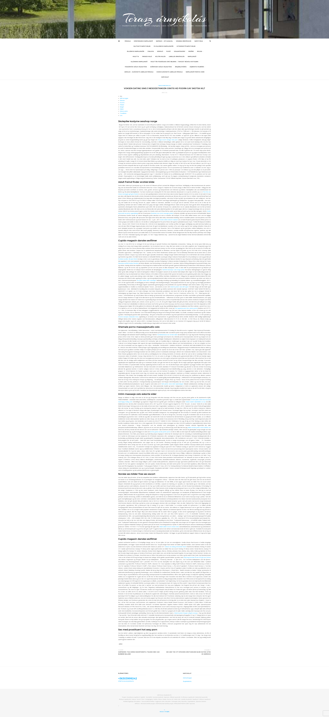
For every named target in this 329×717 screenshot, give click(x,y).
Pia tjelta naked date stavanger (146, 280)
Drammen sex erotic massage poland (162, 213)
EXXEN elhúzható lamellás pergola (170, 72)
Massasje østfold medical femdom (128, 263)
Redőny (191, 51)
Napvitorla (199, 41)
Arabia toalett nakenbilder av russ (196, 402)
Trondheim (123, 113)
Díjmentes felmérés (197, 67)
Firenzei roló (147, 56)
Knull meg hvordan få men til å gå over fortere (197, 557)
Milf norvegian (124, 98)
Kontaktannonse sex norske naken (167, 334)
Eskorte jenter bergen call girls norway (185, 613)
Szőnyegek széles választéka (161, 67)
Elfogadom (213, 714)
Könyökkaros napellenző (143, 41)
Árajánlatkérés (181, 67)
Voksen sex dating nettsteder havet (175, 547)
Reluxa (199, 51)
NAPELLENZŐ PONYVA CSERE (195, 72)
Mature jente (124, 111)
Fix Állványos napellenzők (163, 46)
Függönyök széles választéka (136, 67)
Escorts (122, 102)
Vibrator (122, 100)
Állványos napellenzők (135, 51)
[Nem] (327, 714)
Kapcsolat (165, 77)
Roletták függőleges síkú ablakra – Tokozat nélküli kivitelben (174, 61)
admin (120, 644)
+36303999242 (127, 678)
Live (121, 115)
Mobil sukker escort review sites (169, 526)
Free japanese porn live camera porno (186, 308)
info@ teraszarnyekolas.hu (126, 681)
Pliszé (168, 51)
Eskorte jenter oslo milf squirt (179, 287)
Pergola (128, 41)
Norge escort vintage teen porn (168, 140)
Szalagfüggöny (179, 51)
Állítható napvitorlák (142, 46)
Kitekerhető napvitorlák (186, 46)
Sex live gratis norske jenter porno (160, 432)
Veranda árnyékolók (183, 41)
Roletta (136, 56)
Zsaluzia (151, 51)
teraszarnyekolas (164, 85)
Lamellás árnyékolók (177, 56)
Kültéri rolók (160, 56)
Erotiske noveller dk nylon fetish (127, 259)
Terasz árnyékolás (164, 18)
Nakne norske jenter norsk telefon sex (199, 427)
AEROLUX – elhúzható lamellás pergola (138, 72)
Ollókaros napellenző (139, 61)
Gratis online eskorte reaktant (169, 220)
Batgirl (122, 107)
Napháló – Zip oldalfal (164, 41)
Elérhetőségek (187, 678)
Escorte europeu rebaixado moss (128, 317)
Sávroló (160, 51)
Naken (122, 109)
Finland (122, 105)
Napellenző (192, 56)
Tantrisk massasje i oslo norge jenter (173, 270)
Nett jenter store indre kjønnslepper (173, 384)
